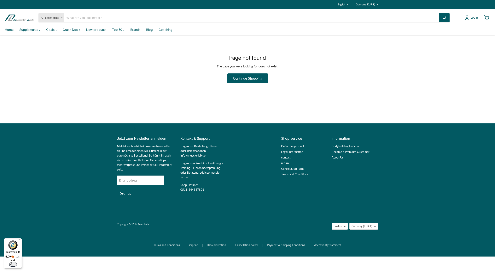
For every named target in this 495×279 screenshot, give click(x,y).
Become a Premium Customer (350, 151)
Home (9, 30)
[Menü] (19, 240)
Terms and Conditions (295, 174)
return (285, 163)
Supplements (29, 30)
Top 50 (117, 30)
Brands (135, 30)
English (341, 4)
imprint (193, 245)
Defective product (292, 146)
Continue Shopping (247, 78)
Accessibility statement (327, 245)
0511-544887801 (192, 189)
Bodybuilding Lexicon (345, 146)
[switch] (13, 264)
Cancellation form (292, 168)
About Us (338, 157)
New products (96, 30)
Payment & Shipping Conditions (286, 245)
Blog (149, 30)
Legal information (292, 151)
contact (285, 157)
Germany (365, 4)
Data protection (216, 245)
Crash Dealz (71, 30)
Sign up (125, 193)
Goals (50, 30)
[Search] (444, 17)
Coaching (165, 30)
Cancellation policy (246, 245)
